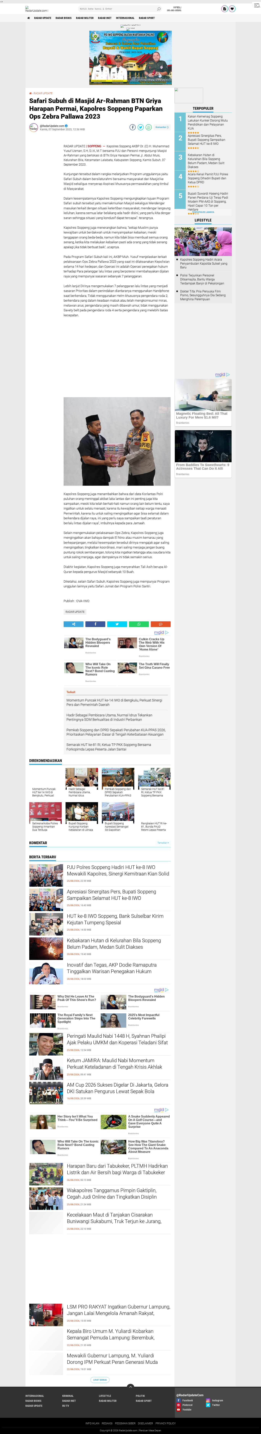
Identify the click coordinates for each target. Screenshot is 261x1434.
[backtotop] (130, 1387)
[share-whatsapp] (149, 127)
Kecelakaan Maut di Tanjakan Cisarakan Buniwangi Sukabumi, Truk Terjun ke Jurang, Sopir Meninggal (114, 1221)
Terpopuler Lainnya (203, 212)
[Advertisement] (44, 192)
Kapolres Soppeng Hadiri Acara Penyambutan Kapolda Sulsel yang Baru (203, 263)
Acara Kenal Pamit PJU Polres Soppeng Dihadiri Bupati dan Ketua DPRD (208, 178)
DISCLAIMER (145, 1423)
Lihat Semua (100, 1380)
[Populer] (232, 9)
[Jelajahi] (256, 5)
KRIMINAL (68, 1395)
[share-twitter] (141, 127)
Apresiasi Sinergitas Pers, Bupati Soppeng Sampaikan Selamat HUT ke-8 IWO (111, 895)
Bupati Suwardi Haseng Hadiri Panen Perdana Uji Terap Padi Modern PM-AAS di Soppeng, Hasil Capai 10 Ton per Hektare (208, 201)
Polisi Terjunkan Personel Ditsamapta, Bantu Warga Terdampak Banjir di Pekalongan (202, 279)
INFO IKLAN (92, 1423)
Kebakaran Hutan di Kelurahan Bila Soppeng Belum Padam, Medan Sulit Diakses (114, 944)
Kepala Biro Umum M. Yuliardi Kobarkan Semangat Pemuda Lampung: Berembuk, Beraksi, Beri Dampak (111, 1337)
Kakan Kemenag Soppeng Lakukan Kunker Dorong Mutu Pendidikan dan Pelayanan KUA (208, 122)
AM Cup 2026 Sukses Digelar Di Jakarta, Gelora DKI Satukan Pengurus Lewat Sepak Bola (117, 1088)
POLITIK (140, 1395)
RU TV (65, 1405)
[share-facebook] (133, 127)
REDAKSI (107, 1423)
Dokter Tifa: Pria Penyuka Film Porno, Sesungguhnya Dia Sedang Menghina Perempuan (203, 295)
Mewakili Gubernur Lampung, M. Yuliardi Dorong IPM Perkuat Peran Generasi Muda (112, 1359)
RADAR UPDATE (42, 17)
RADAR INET (105, 17)
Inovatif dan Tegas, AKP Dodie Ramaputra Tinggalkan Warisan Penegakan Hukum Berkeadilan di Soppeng (112, 971)
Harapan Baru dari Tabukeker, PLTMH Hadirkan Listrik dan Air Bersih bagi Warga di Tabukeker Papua (117, 1172)
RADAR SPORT (147, 17)
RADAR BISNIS (64, 17)
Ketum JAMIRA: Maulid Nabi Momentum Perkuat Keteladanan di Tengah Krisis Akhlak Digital (114, 1067)
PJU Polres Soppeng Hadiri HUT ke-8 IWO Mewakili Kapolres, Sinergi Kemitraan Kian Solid (118, 870)
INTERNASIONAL (125, 17)
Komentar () (162, 127)
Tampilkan (163, 843)
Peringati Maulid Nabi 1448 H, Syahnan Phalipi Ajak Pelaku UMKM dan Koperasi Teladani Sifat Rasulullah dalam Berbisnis (117, 1042)
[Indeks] (225, 9)
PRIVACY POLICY (166, 1423)
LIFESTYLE (105, 1395)
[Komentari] (161, 624)
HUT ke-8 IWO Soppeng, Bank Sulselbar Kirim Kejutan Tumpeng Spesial (115, 919)
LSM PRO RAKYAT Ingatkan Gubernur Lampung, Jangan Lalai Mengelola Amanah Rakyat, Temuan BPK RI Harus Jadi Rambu (118, 1313)
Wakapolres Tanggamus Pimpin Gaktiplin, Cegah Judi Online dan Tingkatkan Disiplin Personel (112, 1197)
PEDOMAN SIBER (125, 1423)
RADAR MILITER (85, 17)
